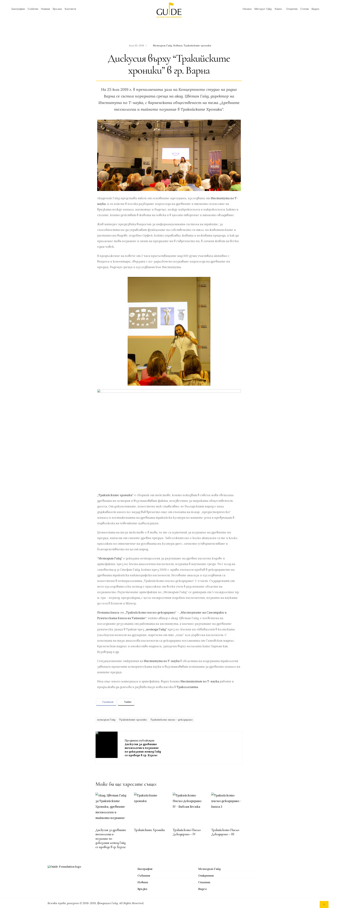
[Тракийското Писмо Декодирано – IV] (188, 808)
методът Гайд (106, 719)
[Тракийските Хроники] (149, 808)
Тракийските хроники (197, 45)
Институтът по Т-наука (199, 681)
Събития (33, 9)
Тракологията (187, 687)
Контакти (70, 9)
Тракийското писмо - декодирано (172, 719)
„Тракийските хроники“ (115, 495)
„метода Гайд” (156, 629)
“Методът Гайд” (110, 558)
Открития (292, 9)
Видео (315, 9)
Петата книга (108, 612)
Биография (18, 9)
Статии (304, 9)
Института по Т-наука (162, 661)
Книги (278, 9)
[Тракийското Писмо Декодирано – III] (226, 808)
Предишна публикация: (143, 748)
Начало (247, 9)
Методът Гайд (263, 9)
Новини (45, 9)
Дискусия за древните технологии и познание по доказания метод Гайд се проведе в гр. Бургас (110, 838)
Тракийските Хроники (149, 830)
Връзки (57, 9)
